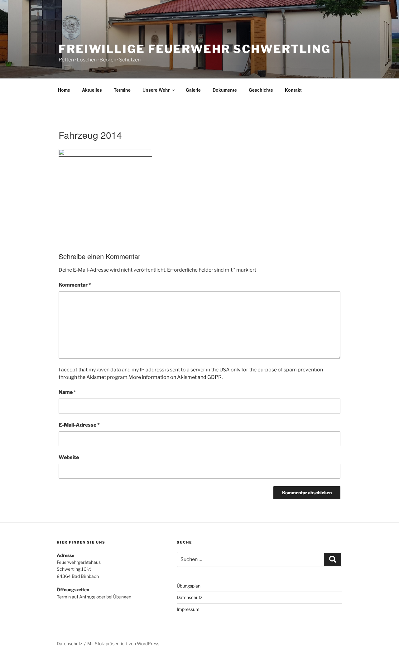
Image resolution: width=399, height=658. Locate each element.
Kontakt (293, 90)
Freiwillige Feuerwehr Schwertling (195, 49)
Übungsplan (188, 585)
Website (69, 457)
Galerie (193, 90)
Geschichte (261, 90)
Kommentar (75, 285)
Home (64, 90)
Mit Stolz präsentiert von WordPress (123, 643)
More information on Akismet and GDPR (175, 377)
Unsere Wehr (156, 90)
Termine (122, 90)
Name (67, 392)
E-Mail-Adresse (79, 425)
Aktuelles (92, 90)
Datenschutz (189, 597)
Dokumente (225, 90)
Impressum (188, 609)
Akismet (96, 377)
